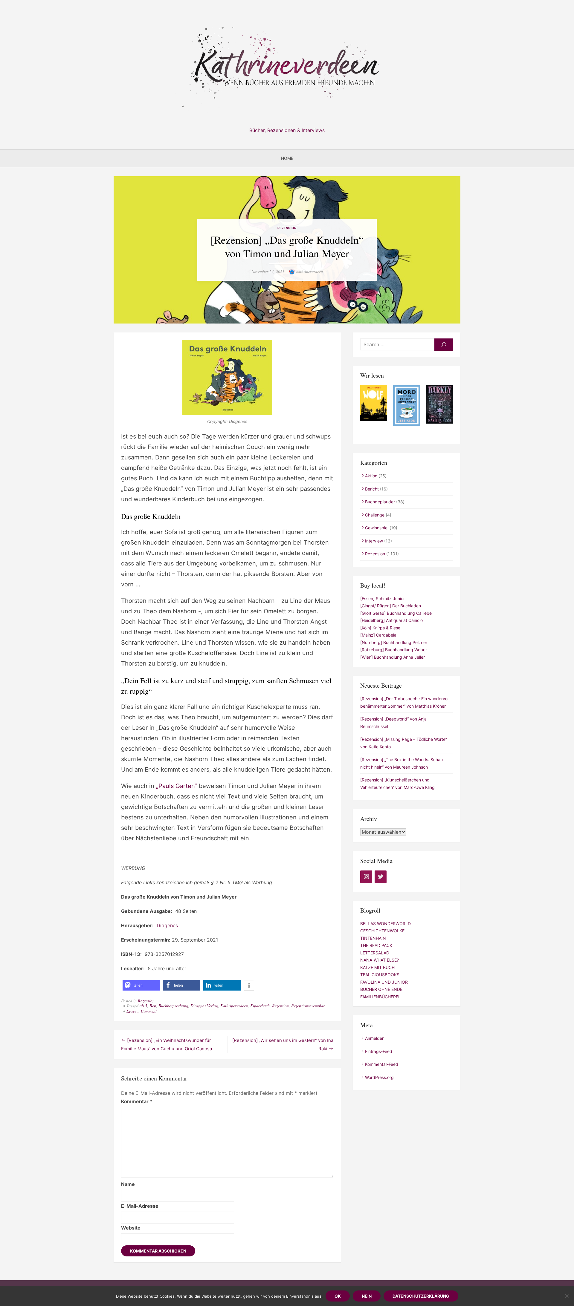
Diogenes (167, 925)
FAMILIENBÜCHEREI (379, 996)
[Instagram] (366, 876)
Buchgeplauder (380, 501)
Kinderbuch (260, 1005)
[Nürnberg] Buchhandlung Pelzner (393, 642)
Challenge (374, 514)
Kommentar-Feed (381, 1064)
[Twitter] (381, 876)
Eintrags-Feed (378, 1051)
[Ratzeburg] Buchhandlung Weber (393, 649)
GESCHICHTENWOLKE (382, 930)
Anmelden (374, 1038)
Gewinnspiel (376, 527)
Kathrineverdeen (234, 1005)
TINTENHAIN (373, 938)
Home (287, 158)
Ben (152, 1005)
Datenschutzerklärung (421, 1296)
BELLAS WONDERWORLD (385, 923)
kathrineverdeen (309, 271)
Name (128, 1184)
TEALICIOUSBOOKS (379, 974)
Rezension (287, 228)
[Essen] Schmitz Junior (382, 598)
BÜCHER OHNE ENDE (381, 989)
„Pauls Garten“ (176, 786)
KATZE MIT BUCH (377, 967)
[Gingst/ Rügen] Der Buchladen (390, 605)
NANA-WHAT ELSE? (379, 959)
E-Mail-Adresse (139, 1206)
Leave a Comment (141, 1011)
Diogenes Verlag (204, 1005)
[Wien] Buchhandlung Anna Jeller (392, 657)
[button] (141, 985)
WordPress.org (379, 1077)
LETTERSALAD (374, 952)
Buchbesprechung (173, 1005)
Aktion (371, 475)
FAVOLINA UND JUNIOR (384, 982)
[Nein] (567, 1296)
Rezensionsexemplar (308, 1005)
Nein (367, 1296)
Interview (374, 540)
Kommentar (136, 1101)
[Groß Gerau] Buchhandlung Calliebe (396, 613)
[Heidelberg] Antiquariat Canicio (391, 620)
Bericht (372, 488)
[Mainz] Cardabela (378, 634)
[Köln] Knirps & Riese (380, 627)
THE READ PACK (376, 945)
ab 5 (143, 1005)
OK (338, 1296)
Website (131, 1228)
